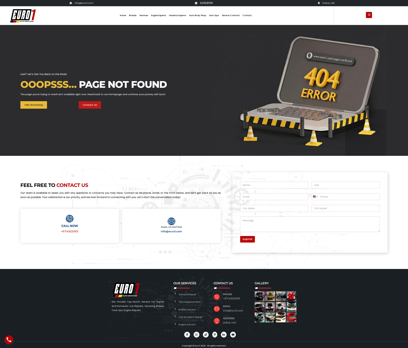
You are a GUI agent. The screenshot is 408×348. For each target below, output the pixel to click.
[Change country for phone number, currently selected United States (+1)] (315, 196)
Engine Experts (158, 15)
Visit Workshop (33, 105)
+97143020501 (69, 231)
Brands (132, 15)
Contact (247, 15)
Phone (227, 294)
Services (143, 15)
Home (123, 15)
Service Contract (231, 15)
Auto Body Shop (197, 15)
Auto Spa (214, 15)
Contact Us (90, 105)
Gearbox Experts (177, 15)
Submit (247, 239)
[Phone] (9, 339)
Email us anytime (171, 227)
